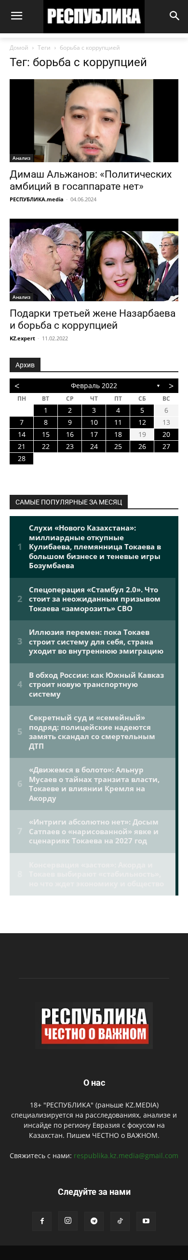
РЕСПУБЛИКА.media (37, 199)
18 (118, 434)
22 (46, 446)
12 (142, 422)
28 (22, 458)
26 (142, 446)
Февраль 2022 (94, 385)
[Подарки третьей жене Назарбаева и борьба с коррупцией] (94, 260)
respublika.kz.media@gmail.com (126, 1155)
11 (118, 422)
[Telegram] (94, 1221)
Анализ (21, 157)
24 (94, 446)
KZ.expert (22, 338)
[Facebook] (42, 1221)
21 (22, 446)
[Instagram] (68, 1221)
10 (94, 422)
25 (118, 446)
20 (166, 434)
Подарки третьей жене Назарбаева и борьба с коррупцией (92, 319)
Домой (19, 47)
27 (166, 446)
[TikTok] (120, 1221)
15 (46, 434)
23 (70, 446)
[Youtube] (146, 1221)
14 (22, 434)
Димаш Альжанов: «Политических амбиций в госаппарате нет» (91, 180)
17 (94, 434)
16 (70, 434)
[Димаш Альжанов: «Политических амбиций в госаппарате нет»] (94, 120)
